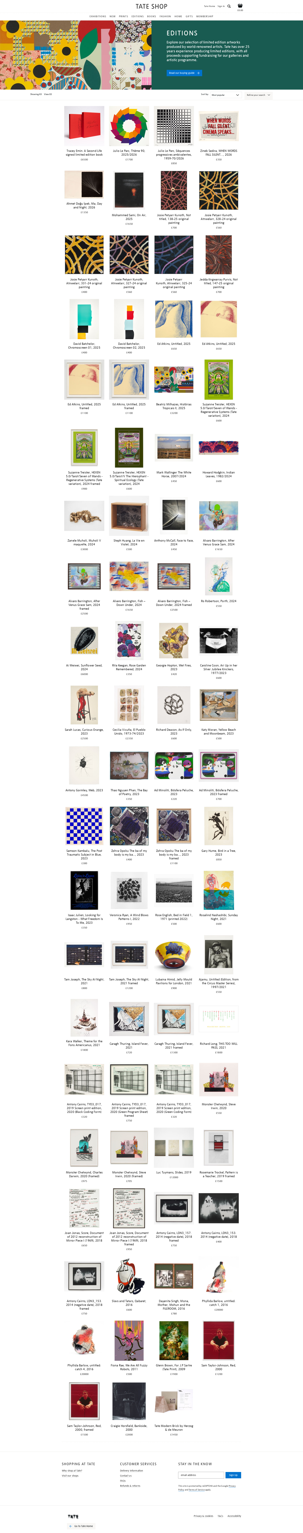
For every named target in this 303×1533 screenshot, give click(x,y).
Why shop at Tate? (72, 1470)
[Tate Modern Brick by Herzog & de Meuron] (174, 1401)
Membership (204, 16)
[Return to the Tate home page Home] (151, 7)
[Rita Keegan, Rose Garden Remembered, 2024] (129, 641)
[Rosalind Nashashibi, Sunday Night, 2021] (219, 891)
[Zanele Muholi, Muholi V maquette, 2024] (84, 516)
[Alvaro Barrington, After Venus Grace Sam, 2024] (219, 516)
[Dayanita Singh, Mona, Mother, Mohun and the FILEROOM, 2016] (174, 1277)
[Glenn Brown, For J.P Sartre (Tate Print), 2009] (174, 1341)
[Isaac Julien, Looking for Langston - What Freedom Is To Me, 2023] (84, 891)
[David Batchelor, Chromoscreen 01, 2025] (84, 319)
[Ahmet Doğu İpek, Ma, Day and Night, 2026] (84, 185)
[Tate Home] (87, 1517)
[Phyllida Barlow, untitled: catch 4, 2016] (84, 1341)
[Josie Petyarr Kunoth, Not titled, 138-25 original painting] (174, 191)
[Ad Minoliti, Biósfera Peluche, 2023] (174, 766)
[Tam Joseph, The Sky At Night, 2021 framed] (129, 955)
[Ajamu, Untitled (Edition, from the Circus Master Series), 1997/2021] (219, 955)
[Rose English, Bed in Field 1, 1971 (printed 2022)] (174, 891)
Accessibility (234, 1516)
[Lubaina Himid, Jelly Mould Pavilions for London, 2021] (174, 955)
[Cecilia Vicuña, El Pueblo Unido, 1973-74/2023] (129, 705)
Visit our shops (70, 1475)
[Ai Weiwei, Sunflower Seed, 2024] (84, 641)
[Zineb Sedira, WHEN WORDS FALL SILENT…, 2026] (219, 126)
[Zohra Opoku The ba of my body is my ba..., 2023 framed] (174, 826)
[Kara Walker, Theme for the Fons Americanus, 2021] (84, 1018)
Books (151, 16)
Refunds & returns (130, 1485)
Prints (123, 16)
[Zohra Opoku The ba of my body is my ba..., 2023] (129, 826)
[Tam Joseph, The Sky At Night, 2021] (84, 955)
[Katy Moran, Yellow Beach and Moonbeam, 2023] (219, 705)
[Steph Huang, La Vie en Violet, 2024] (129, 516)
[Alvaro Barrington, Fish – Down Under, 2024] (129, 577)
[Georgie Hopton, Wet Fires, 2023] (174, 641)
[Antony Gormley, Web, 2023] (84, 766)
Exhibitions (98, 16)
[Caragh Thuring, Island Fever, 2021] (129, 1019)
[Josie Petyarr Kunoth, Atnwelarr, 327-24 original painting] (129, 255)
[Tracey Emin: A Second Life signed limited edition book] (84, 126)
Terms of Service (197, 1489)
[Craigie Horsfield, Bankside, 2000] (129, 1401)
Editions (138, 16)
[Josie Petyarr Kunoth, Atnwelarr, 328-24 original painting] (219, 191)
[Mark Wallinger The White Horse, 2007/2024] (174, 448)
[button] (229, 6)
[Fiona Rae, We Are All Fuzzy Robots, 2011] (129, 1341)
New (113, 16)
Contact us (126, 1475)
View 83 (48, 94)
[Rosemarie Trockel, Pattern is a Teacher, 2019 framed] (219, 1148)
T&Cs (220, 1516)
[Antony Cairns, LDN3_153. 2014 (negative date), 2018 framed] (84, 1277)
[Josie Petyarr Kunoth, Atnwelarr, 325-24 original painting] (174, 255)
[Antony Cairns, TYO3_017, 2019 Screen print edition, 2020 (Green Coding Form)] (174, 1080)
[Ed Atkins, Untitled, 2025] (174, 319)
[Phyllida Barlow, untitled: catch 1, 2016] (219, 1277)
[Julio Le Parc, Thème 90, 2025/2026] (129, 126)
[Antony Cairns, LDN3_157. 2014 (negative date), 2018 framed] (174, 1208)
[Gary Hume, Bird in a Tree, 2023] (219, 826)
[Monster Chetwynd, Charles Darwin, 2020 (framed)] (84, 1148)
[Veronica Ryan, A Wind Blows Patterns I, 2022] (129, 891)
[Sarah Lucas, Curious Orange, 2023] (84, 705)
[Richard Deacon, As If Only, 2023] (174, 705)
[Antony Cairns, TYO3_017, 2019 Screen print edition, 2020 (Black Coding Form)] (84, 1080)
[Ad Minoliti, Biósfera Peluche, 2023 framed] (219, 766)
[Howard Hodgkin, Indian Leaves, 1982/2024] (219, 448)
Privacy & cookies (203, 1516)
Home (178, 16)
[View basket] (240, 6)
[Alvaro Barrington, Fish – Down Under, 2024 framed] (174, 577)
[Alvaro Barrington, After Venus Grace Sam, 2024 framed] (84, 577)
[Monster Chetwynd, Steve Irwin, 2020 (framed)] (129, 1148)
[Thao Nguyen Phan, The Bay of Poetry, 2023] (129, 766)
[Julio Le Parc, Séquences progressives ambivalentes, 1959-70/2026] (174, 126)
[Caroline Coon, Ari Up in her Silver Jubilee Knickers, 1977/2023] (219, 641)
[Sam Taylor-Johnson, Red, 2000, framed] (84, 1401)
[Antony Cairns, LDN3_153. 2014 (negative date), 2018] (219, 1208)
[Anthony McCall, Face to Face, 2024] (174, 516)
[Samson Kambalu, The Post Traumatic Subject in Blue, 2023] (84, 826)
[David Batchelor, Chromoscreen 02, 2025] (129, 319)
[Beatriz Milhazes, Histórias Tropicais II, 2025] (174, 380)
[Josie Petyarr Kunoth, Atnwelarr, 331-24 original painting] (84, 255)
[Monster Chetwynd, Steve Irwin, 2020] (219, 1080)
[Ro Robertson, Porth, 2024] (219, 577)
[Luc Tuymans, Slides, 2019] (174, 1148)
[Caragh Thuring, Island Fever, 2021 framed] (174, 1019)
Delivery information (131, 1470)
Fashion (165, 16)
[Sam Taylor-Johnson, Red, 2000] (219, 1341)
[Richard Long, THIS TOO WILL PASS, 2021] (219, 1019)
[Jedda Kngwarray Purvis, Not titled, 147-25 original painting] (219, 255)
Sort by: (205, 94)
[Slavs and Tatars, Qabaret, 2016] (129, 1277)
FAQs (123, 1480)
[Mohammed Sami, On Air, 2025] (129, 191)
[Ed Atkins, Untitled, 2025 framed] (84, 380)
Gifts (189, 16)
